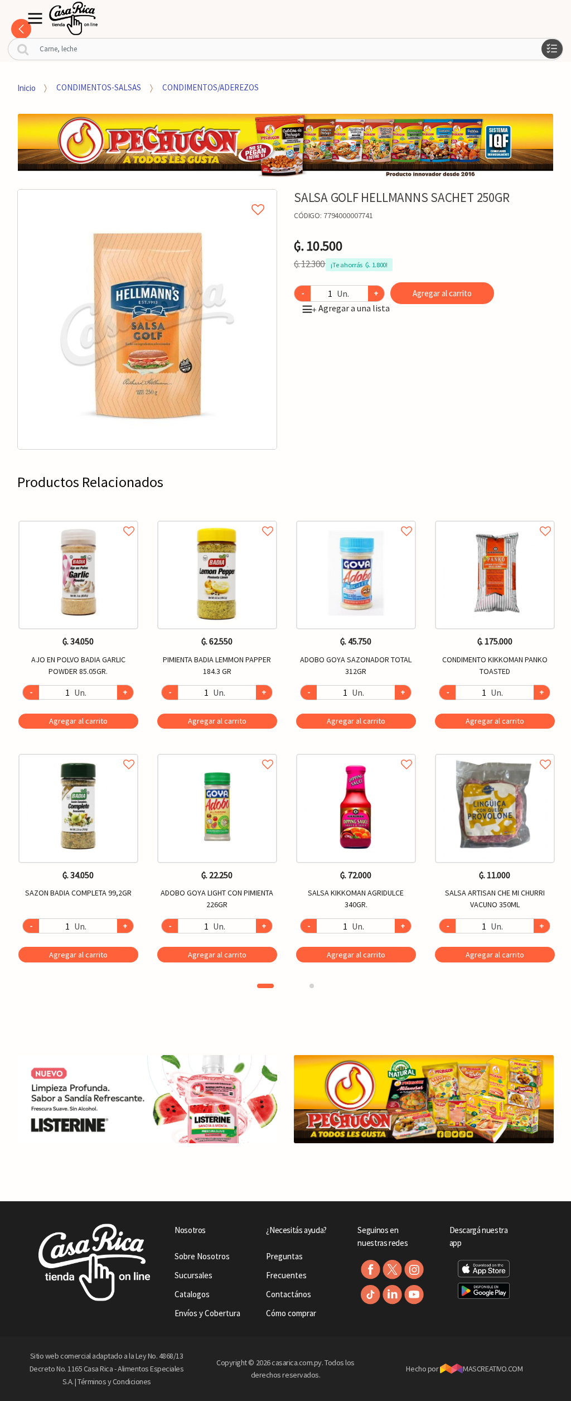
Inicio (26, 87)
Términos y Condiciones (114, 1381)
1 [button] (265, 986)
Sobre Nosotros (202, 1256)
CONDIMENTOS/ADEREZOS (210, 87)
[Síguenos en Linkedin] (392, 1294)
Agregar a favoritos (78, 518)
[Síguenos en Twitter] (392, 1269)
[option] (147, 319)
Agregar (78, 721)
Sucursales (193, 1275)
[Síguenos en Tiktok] (370, 1294)
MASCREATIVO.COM (492, 1369)
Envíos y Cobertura (207, 1313)
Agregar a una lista (351, 308)
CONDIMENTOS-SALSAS (98, 87)
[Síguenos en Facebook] (370, 1269)
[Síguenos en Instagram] (414, 1269)
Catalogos (192, 1294)
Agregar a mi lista (147, 197)
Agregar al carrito (442, 293)
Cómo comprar (291, 1313)
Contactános (288, 1294)
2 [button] (312, 986)
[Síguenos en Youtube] (414, 1294)
